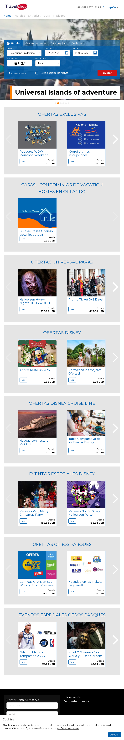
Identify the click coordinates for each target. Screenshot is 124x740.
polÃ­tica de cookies (68, 728)
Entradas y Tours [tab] (59, 43)
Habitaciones (12, 58)
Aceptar (114, 734)
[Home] (16, 6)
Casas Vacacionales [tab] (35, 43)
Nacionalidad (41, 58)
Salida (75, 48)
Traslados (59, 15)
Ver (23, 161)
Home (8, 15)
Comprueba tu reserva (76, 701)
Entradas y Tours (39, 15)
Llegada (48, 48)
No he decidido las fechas (53, 72)
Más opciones (16, 73)
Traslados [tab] (77, 43)
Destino (10, 48)
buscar (107, 72)
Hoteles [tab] (16, 43)
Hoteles (20, 15)
